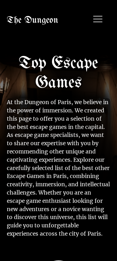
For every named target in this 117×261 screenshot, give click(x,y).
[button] (97, 19)
